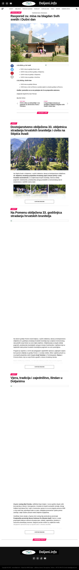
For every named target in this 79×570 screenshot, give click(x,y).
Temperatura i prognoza (39, 13)
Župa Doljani (45, 8)
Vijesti (11, 8)
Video (52, 8)
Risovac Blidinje (27, 8)
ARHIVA (58, 8)
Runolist (37, 8)
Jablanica (18, 8)
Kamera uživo (66, 8)
